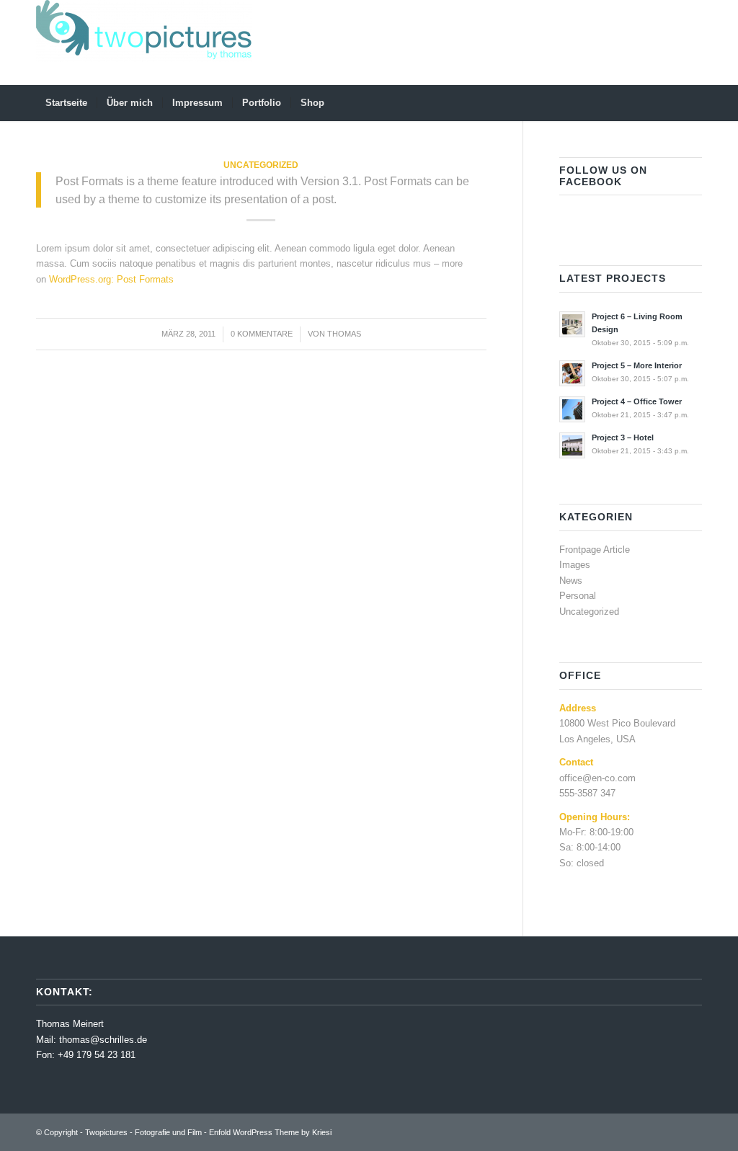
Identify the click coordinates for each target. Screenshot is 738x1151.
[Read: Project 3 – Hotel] (572, 445)
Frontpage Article (594, 549)
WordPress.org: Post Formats (111, 279)
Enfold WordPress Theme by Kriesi (270, 1132)
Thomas (344, 333)
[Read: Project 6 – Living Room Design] (572, 324)
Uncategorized (260, 164)
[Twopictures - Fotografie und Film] (144, 42)
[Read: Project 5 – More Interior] (572, 373)
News (570, 580)
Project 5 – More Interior (637, 365)
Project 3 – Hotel (623, 437)
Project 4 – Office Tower (637, 401)
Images (574, 564)
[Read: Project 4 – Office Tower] (572, 409)
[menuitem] (66, 103)
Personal (577, 595)
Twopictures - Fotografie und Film (143, 1132)
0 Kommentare (262, 333)
